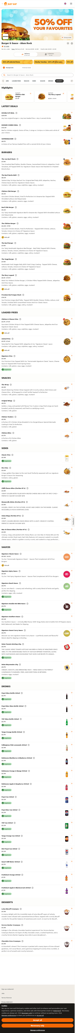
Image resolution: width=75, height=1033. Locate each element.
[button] (9, 3)
